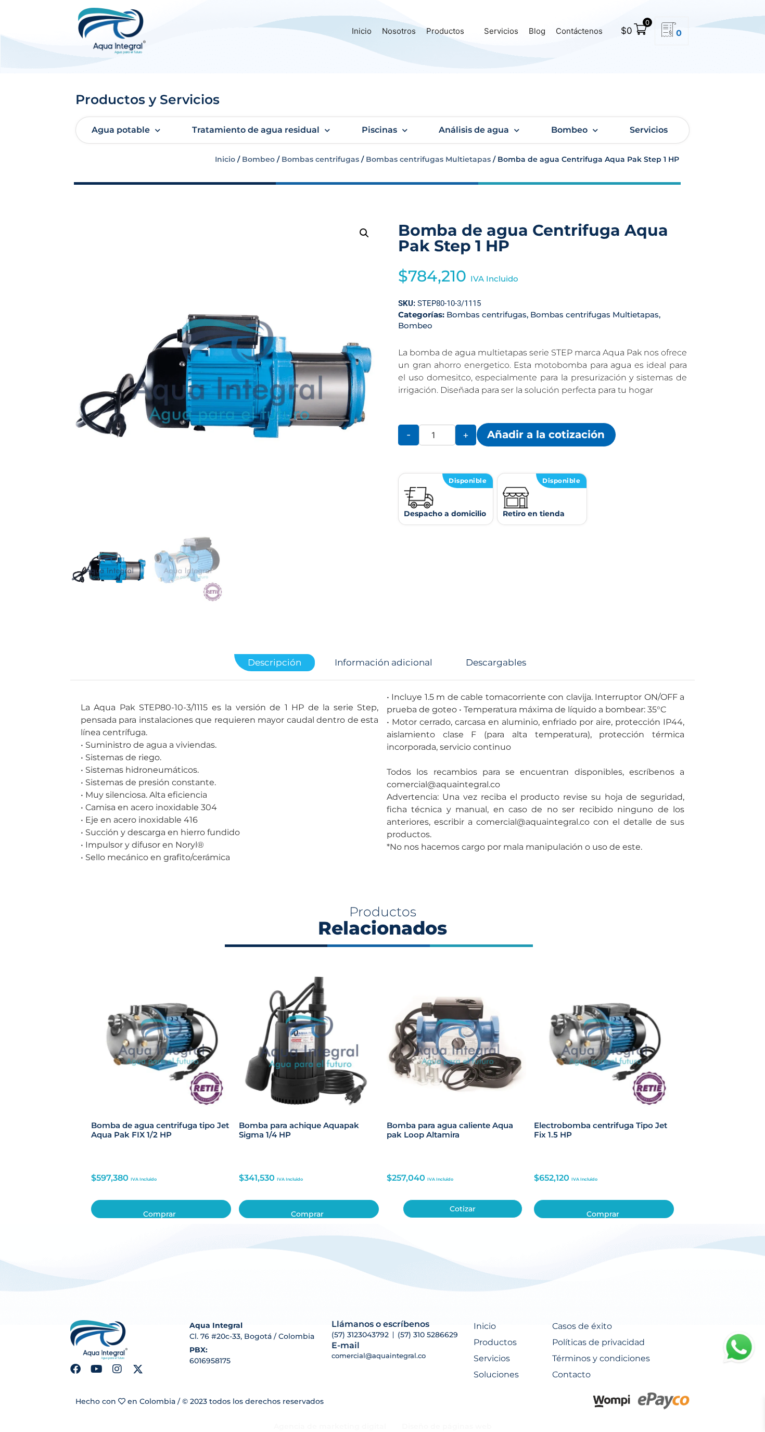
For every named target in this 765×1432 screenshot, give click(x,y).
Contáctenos (579, 31)
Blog (537, 31)
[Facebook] (75, 1369)
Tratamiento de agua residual (256, 130)
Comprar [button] (159, 1213)
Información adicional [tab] (383, 662)
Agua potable (121, 130)
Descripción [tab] (274, 662)
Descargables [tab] (496, 662)
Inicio (362, 31)
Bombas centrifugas (320, 159)
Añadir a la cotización (546, 434)
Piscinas (379, 130)
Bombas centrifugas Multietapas (428, 159)
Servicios (501, 31)
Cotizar (463, 1208)
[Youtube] (96, 1369)
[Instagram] (117, 1369)
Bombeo (569, 130)
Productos (445, 31)
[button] (364, 233)
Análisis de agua (474, 130)
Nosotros (399, 31)
